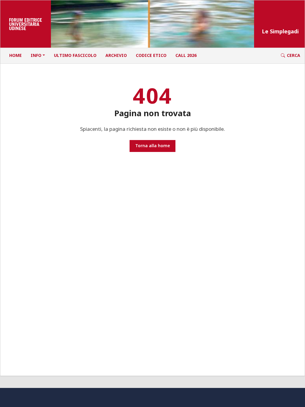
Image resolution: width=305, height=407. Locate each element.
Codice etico (151, 55)
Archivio (116, 55)
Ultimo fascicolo (75, 55)
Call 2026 (186, 55)
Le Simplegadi (280, 31)
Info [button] (36, 55)
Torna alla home (152, 145)
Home (15, 55)
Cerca (293, 55)
